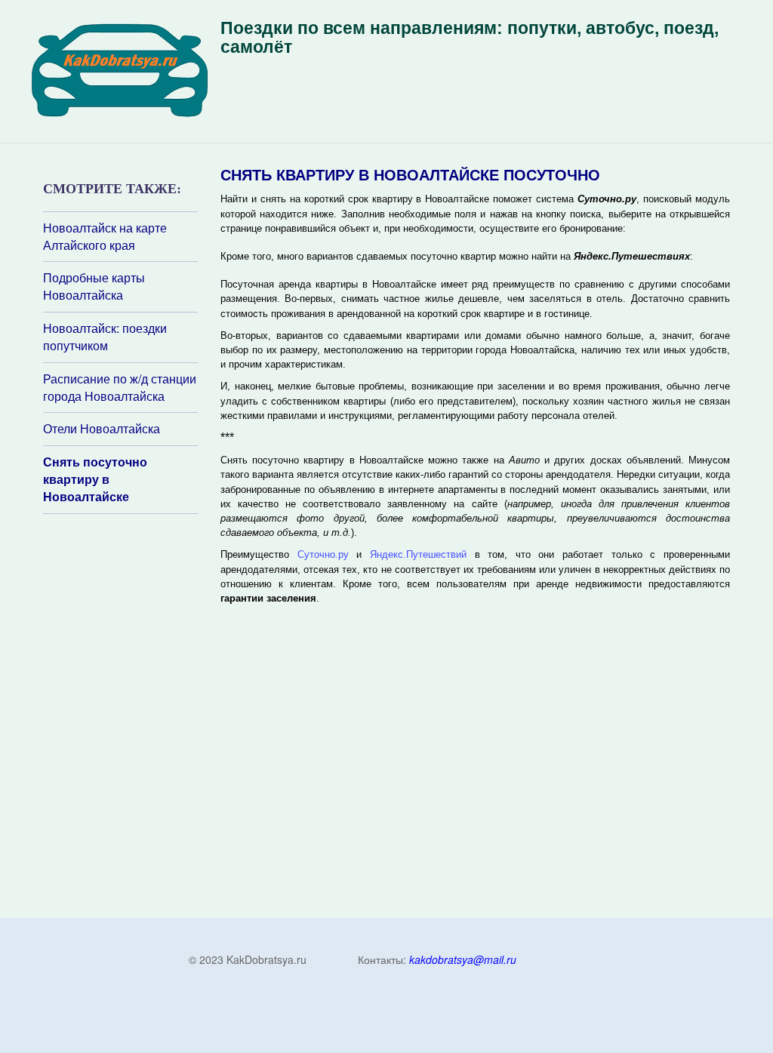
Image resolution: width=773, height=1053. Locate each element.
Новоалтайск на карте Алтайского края (105, 237)
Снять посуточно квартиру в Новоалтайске (95, 479)
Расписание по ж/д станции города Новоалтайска (119, 388)
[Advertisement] (133, 715)
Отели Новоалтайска (101, 428)
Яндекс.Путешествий (418, 554)
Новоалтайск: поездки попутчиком (105, 337)
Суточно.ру (323, 554)
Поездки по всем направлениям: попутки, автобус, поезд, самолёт (469, 37)
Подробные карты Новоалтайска (94, 286)
